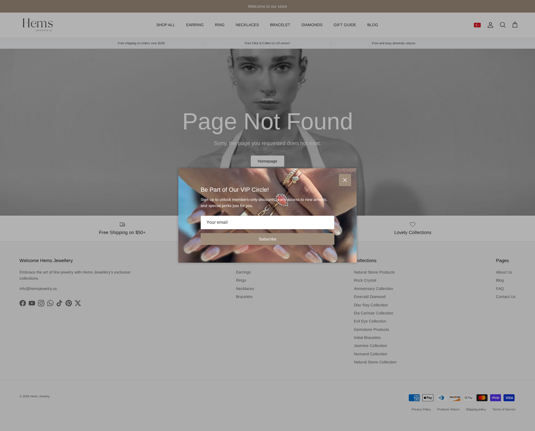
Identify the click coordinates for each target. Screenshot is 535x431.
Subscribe (267, 239)
